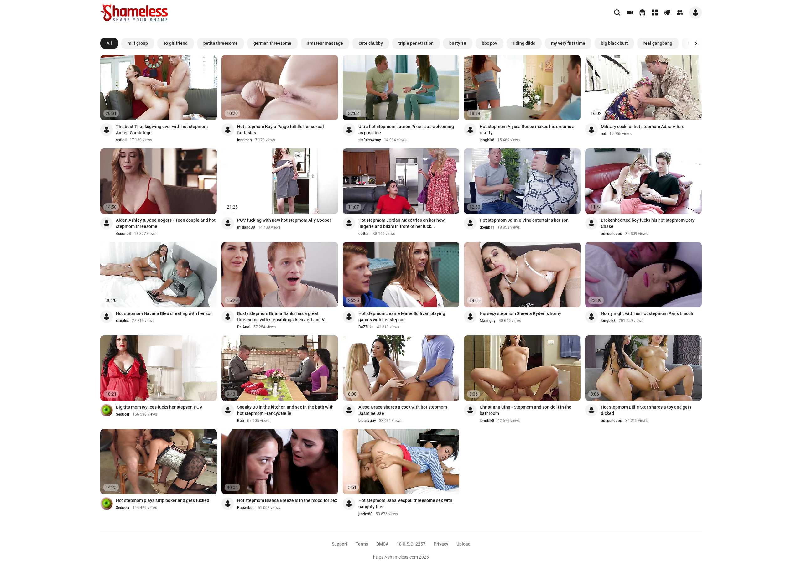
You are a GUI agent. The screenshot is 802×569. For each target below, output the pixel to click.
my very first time (568, 43)
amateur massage (325, 43)
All (109, 43)
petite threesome (220, 43)
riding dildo (524, 43)
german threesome (272, 43)
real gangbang (657, 43)
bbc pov (489, 43)
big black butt (614, 43)
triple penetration (416, 43)
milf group (138, 43)
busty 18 (457, 43)
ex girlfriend (176, 43)
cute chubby (371, 43)
